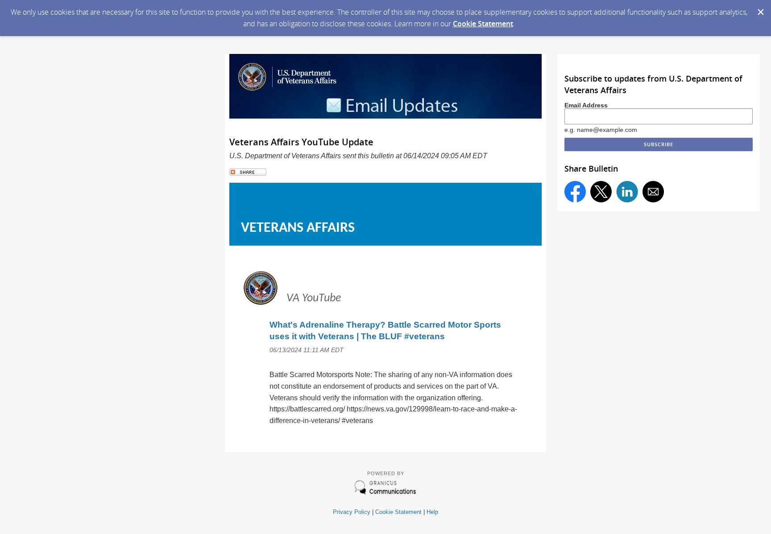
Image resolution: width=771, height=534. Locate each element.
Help (432, 512)
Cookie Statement (483, 24)
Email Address (586, 105)
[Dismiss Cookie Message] (760, 8)
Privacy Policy (351, 512)
